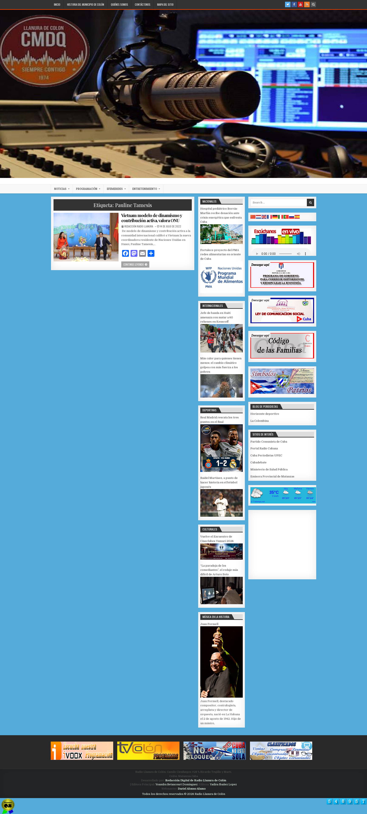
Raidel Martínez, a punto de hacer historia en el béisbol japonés (219, 482)
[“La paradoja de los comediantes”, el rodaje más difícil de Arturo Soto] (221, 603)
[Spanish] (297, 216)
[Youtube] (300, 4)
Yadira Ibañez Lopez (223, 784)
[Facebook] (294, 4)
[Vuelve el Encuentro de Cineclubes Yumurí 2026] (221, 558)
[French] (269, 216)
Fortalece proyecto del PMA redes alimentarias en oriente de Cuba (220, 254)
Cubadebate (258, 462)
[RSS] (307, 4)
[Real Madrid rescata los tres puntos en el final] (221, 471)
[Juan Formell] (221, 696)
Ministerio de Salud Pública (269, 469)
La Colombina (259, 420)
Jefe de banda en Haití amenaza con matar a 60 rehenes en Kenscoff (216, 317)
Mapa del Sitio (165, 4)
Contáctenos (142, 4)
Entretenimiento (144, 188)
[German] (275, 216)
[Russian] (292, 216)
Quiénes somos (119, 4)
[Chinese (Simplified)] (253, 216)
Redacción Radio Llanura (138, 226)
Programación (86, 188)
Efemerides (115, 188)
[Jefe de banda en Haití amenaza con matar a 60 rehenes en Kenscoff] (221, 351)
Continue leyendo (136, 264)
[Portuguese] (286, 216)
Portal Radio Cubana (264, 448)
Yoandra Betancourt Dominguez (176, 784)
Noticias (60, 188)
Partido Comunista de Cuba (268, 441)
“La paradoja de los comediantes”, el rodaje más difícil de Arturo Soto (219, 570)
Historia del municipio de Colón (85, 4)
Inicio (57, 4)
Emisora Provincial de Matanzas (272, 476)
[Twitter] (288, 4)
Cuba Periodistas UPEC (266, 455)
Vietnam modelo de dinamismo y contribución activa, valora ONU (151, 217)
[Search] (313, 4)
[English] (264, 216)
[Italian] (281, 216)
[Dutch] (258, 216)
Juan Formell (209, 624)
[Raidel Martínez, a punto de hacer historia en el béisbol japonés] (221, 515)
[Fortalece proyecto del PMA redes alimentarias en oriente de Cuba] (221, 292)
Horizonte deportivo (264, 413)
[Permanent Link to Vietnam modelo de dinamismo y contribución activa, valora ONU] (86, 237)
